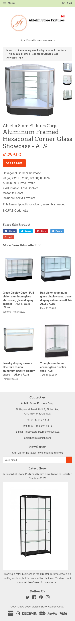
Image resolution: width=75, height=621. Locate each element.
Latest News (38, 468)
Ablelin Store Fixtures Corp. (48, 606)
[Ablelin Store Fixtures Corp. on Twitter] (28, 598)
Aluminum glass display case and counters (42, 50)
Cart (69, 3)
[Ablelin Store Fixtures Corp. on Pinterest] (41, 598)
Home (8, 50)
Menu (11, 3)
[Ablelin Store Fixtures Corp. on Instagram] (48, 598)
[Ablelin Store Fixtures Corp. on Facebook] (34, 598)
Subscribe (69, 460)
